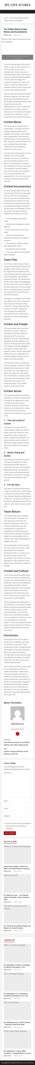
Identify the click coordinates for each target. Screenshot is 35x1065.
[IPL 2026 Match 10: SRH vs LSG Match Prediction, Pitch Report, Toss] (17, 953)
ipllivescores (7, 35)
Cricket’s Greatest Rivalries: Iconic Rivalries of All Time (16, 751)
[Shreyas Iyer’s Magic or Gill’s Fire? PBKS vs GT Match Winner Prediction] (17, 854)
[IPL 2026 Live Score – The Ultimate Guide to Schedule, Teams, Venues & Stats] (17, 883)
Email (6, 808)
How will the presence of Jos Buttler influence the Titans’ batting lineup (16, 742)
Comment (8, 773)
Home (6, 18)
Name (6, 801)
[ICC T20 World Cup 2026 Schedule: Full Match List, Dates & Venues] (17, 914)
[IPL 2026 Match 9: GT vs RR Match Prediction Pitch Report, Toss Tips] (17, 982)
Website (6, 816)
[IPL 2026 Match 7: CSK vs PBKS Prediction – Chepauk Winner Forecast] (17, 1039)
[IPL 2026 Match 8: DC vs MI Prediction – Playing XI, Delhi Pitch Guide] (17, 1010)
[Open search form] (32, 11)
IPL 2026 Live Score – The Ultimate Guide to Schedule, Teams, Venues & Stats (17, 897)
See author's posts (17, 729)
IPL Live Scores (17, 5)
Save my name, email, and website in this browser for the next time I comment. (18, 826)
